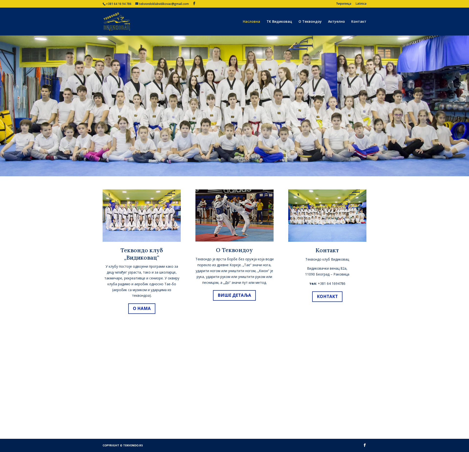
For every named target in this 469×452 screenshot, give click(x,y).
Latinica (361, 4)
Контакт (358, 22)
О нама (142, 308)
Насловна (251, 22)
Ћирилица (343, 4)
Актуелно (336, 22)
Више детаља (234, 295)
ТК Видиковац (279, 22)
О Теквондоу (310, 22)
